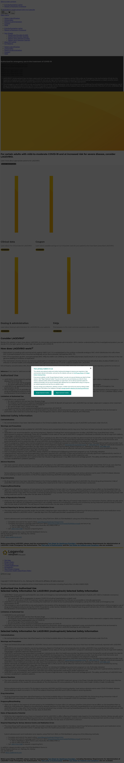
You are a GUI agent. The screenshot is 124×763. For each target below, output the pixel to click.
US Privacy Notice (79, 373)
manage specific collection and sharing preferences (75, 388)
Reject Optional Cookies (62, 392)
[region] (62, 381)
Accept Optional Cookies (42, 392)
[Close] (91, 368)
